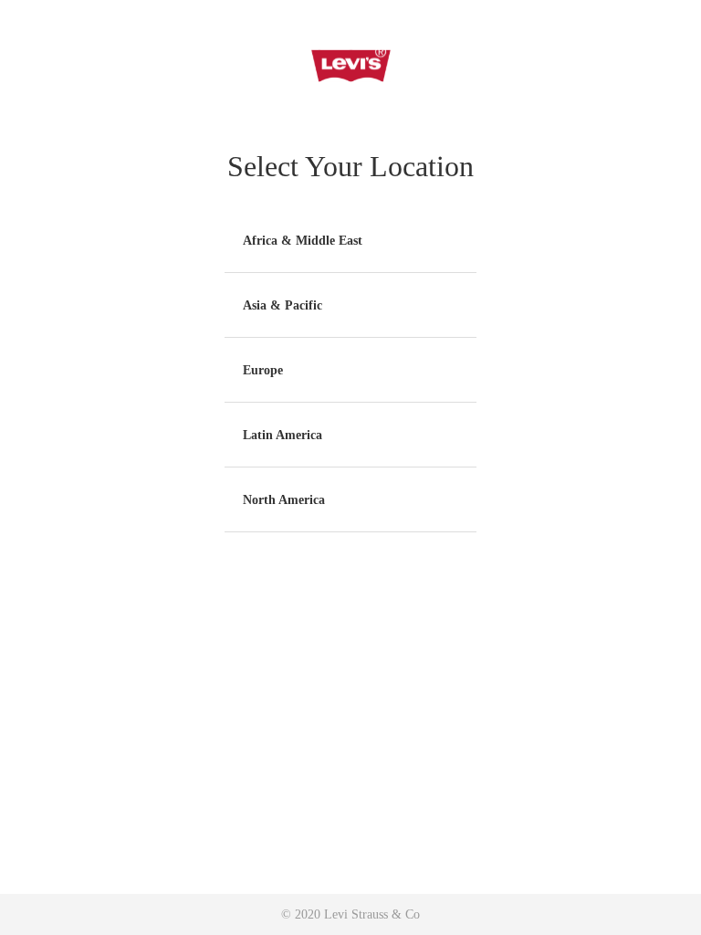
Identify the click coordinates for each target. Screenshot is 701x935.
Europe (263, 370)
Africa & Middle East (302, 240)
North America (284, 500)
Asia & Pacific (282, 305)
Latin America (282, 435)
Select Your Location (350, 166)
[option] (350, 240)
